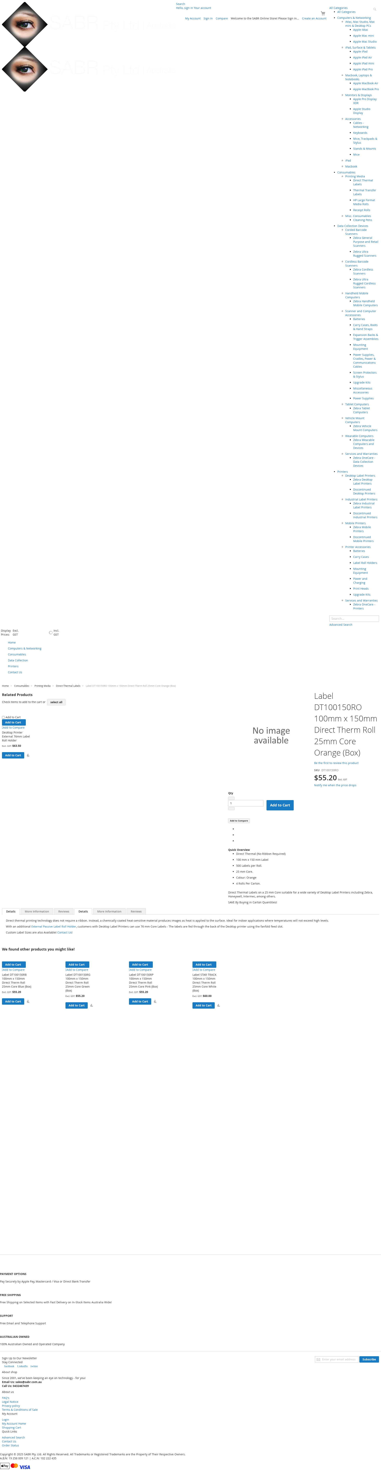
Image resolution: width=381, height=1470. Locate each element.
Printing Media (43, 685)
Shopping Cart (11, 1427)
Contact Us (64, 932)
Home (5, 685)
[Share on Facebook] (237, 829)
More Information (37, 911)
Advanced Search (13, 1437)
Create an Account (314, 18)
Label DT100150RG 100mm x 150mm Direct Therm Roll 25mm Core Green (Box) (77, 982)
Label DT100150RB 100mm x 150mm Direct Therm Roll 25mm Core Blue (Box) (16, 980)
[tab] (11, 911)
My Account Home (14, 1423)
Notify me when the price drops (335, 785)
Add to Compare (239, 820)
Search (180, 4)
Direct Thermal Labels (68, 685)
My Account (193, 18)
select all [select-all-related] (56, 702)
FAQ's (5, 1398)
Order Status (10, 1445)
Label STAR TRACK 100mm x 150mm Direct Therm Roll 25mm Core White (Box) (204, 982)
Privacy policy (11, 1406)
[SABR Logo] (89, 47)
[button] (28, 755)
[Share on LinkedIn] (237, 841)
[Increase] (231, 808)
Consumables (21, 685)
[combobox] (354, 618)
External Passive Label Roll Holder (53, 926)
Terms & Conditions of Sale (20, 1410)
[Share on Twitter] (237, 835)
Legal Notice (10, 1402)
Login (5, 1419)
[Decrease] (231, 798)
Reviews (63, 911)
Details (10, 911)
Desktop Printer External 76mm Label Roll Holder (16, 736)
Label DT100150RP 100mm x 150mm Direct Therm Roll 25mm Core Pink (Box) (143, 980)
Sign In (208, 18)
